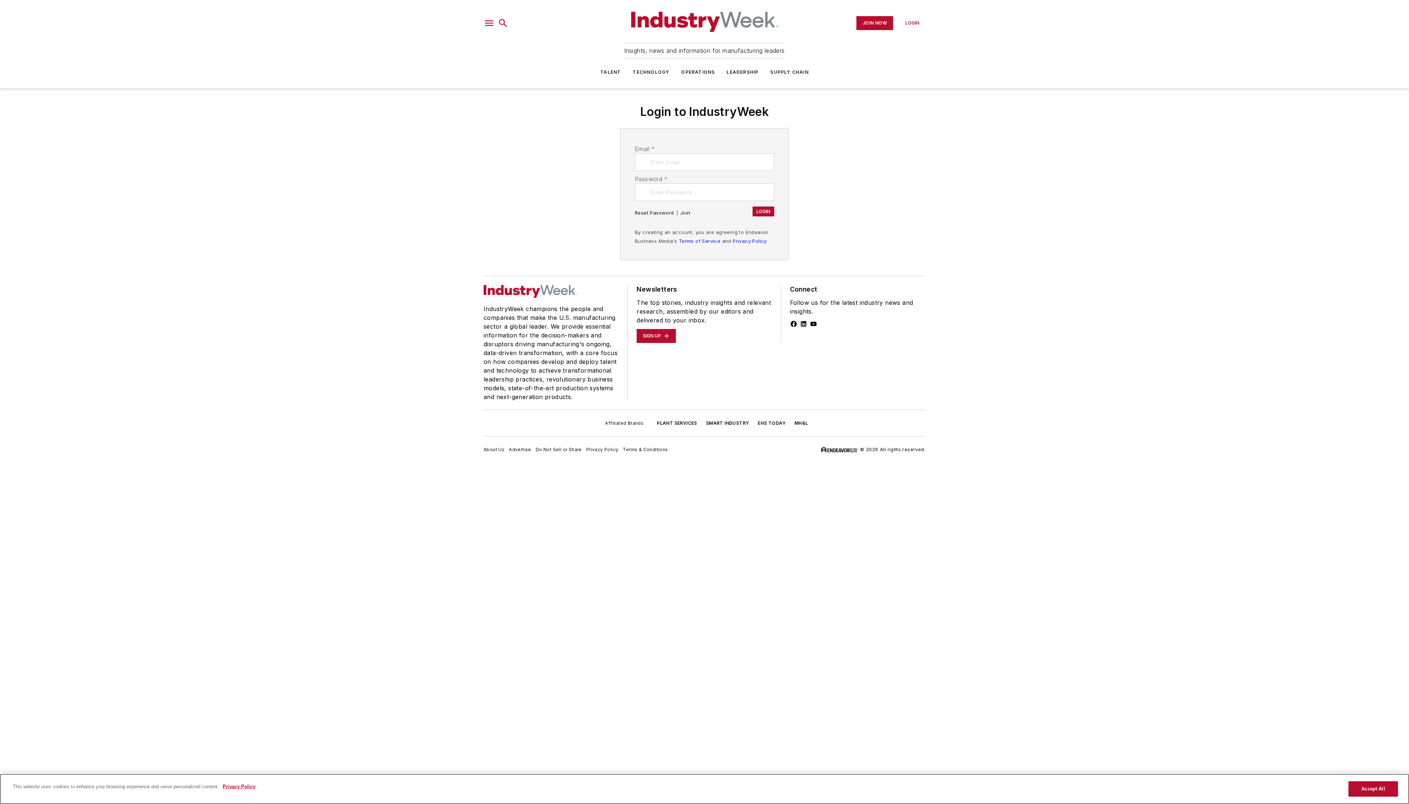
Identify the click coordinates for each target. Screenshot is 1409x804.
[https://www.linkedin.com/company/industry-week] (803, 324)
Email (645, 149)
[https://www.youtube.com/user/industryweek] (813, 324)
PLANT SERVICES (677, 423)
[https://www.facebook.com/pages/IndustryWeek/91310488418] (793, 324)
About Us (494, 449)
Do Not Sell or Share (559, 449)
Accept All (1373, 789)
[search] (503, 23)
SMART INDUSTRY (727, 423)
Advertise (520, 449)
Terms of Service (699, 241)
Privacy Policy (750, 241)
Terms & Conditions (645, 449)
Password (651, 179)
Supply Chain (789, 72)
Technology (651, 72)
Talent (610, 72)
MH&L (801, 423)
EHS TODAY (772, 423)
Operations (698, 72)
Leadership (742, 72)
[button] (489, 23)
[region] (704, 789)
